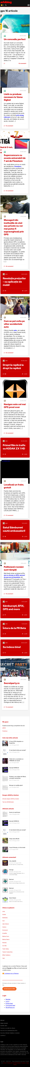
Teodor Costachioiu (7, 952)
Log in (7, 1001)
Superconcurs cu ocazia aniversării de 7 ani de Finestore (15, 158)
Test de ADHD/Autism (8, 802)
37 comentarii (9, 515)
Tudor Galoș (5, 949)
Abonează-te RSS (10, 988)
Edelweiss (5, 917)
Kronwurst (5, 930)
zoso (3, 911)
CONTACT (3, 1035)
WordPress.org (10, 1007)
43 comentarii (9, 433)
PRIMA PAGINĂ (4, 1023)
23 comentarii (9, 190)
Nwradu (4, 942)
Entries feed (9, 1003)
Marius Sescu (5, 939)
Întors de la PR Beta (14, 628)
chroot (4, 1063)
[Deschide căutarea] (5, 5)
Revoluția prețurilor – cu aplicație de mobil (14, 281)
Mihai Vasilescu (6, 955)
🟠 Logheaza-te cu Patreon (10, 973)
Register (8, 999)
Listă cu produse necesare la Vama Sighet (13, 97)
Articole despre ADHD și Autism (10, 798)
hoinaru (4, 927)
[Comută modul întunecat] (2, 5)
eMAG (4, 728)
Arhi (6, 274)
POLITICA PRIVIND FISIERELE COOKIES (10, 1033)
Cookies (24, 1063)
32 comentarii (22, 63)
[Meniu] (29, 5)
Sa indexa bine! (12, 647)
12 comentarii (9, 707)
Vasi (3, 958)
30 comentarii (9, 266)
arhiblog (6, 2)
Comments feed (10, 1005)
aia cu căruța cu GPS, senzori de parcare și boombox (14, 576)
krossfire (4, 933)
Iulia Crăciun (5, 924)
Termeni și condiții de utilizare (7, 1028)
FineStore (4, 731)
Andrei (4, 914)
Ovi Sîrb (4, 945)
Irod (3, 920)
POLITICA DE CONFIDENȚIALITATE (8, 1030)
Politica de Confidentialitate (14, 1063)
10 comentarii (9, 125)
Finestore (17, 166)
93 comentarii (9, 352)
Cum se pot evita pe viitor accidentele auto (14, 324)
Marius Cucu (5, 936)
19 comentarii (9, 593)
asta (15, 330)
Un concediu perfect (15, 39)
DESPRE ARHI (3, 1025)
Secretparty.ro (12, 683)
